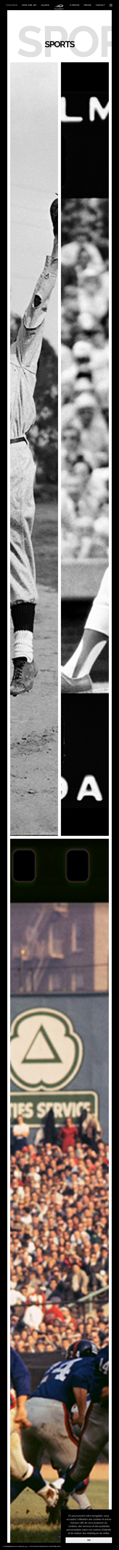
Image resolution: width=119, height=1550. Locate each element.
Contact (100, 5)
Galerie (45, 5)
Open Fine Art (29, 5)
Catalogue (12, 5)
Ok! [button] (89, 1540)
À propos (75, 5)
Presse (87, 5)
